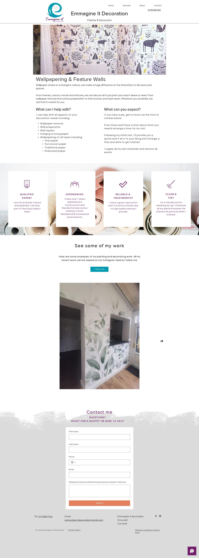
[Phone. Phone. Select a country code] (73, 462)
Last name (73, 444)
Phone (71, 457)
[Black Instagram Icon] (160, 516)
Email (71, 470)
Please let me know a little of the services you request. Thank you (97, 482)
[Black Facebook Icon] (156, 516)
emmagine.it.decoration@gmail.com (84, 520)
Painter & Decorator (99, 20)
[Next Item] (161, 341)
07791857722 (154, 10)
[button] (126, 6)
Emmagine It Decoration (99, 13)
